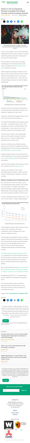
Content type (8, 322)
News (12, 322)
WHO (26, 293)
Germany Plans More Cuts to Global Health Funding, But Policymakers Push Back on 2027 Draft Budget (14, 335)
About (15, 410)
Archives (15, 414)
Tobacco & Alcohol (5, 15)
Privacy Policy (15, 412)
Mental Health (4, 349)
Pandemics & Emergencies (7, 339)
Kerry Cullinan (23, 15)
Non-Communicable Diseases (20, 322)
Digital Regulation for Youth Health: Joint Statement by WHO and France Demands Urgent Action (14, 357)
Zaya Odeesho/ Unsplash (16, 293)
